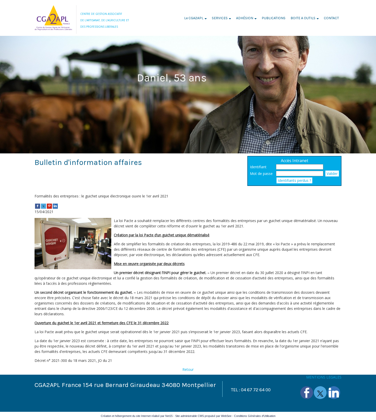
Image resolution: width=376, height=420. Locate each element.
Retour (188, 369)
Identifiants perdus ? (294, 180)
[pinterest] (49, 205)
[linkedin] (55, 205)
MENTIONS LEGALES (323, 377)
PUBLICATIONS (273, 18)
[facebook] (37, 205)
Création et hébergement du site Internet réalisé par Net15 (137, 415)
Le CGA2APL (193, 18)
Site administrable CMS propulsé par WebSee (203, 415)
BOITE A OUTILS (303, 18)
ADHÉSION (244, 18)
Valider (332, 173)
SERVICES (220, 18)
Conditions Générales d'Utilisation (254, 415)
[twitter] (43, 205)
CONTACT (331, 18)
